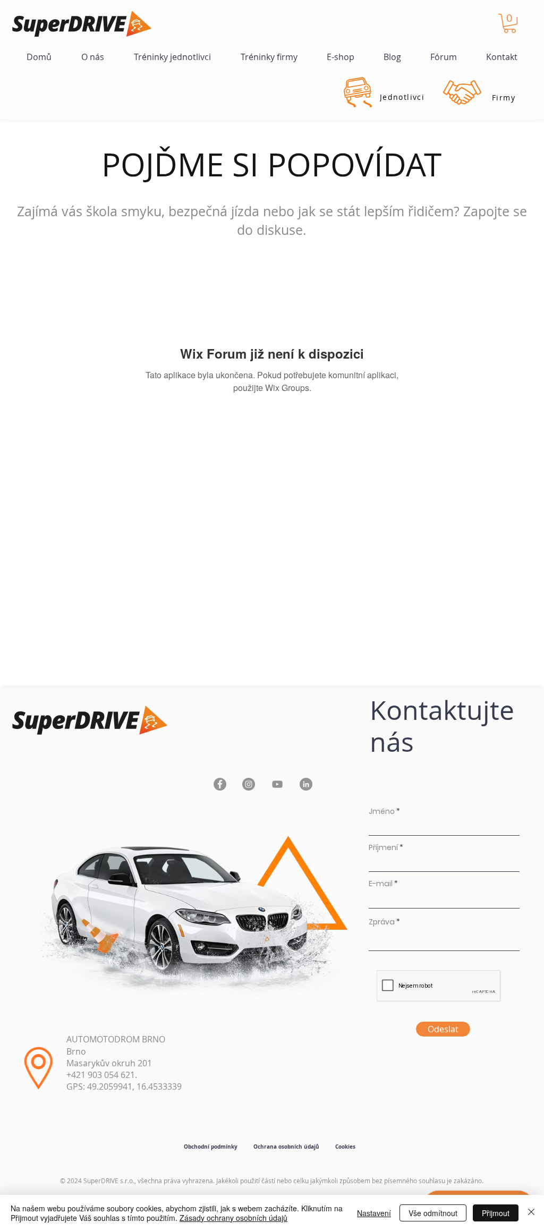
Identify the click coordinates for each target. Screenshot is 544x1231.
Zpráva (382, 922)
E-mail (381, 883)
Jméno (382, 811)
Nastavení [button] (374, 1213)
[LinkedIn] (306, 784)
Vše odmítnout (433, 1213)
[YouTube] (277, 784)
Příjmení (383, 847)
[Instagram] (248, 784)
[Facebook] (220, 784)
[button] (509, 23)
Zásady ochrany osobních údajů (233, 1217)
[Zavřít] (531, 1212)
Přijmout (495, 1213)
